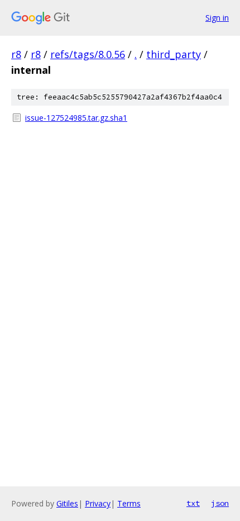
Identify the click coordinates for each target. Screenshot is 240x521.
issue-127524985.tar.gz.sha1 (76, 117)
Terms (129, 503)
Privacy (98, 503)
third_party (173, 54)
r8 (16, 54)
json (220, 503)
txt (193, 503)
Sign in (217, 17)
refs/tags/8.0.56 (87, 54)
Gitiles (67, 503)
